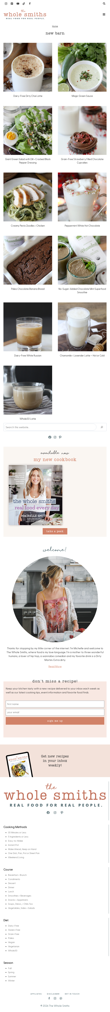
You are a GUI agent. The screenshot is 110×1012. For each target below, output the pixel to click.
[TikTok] (23, 3)
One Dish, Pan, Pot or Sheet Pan (24, 853)
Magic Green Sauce (82, 95)
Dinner (11, 887)
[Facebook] (29, 3)
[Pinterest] (11, 3)
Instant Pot (13, 844)
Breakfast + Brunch (17, 875)
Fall (10, 968)
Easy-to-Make (15, 840)
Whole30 (12, 950)
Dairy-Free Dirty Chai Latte (27, 95)
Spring (11, 972)
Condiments (14, 879)
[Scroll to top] (103, 1000)
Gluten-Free (14, 929)
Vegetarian (13, 946)
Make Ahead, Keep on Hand (22, 849)
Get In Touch (72, 994)
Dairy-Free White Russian (27, 355)
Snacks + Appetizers (18, 899)
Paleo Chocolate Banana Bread (28, 288)
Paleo (11, 938)
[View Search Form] (104, 3)
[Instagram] (6, 3)
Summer (12, 976)
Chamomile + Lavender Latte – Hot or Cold (82, 355)
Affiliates (36, 994)
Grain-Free (13, 934)
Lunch (11, 891)
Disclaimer (53, 994)
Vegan (11, 942)
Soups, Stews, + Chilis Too (20, 903)
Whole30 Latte (28, 418)
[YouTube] (17, 3)
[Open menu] (104, 14)
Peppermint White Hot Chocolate (82, 225)
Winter (11, 980)
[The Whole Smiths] (24, 14)
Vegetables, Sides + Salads (21, 908)
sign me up (55, 720)
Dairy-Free (13, 925)
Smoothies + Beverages (19, 895)
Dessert (12, 883)
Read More (55, 666)
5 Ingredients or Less (18, 836)
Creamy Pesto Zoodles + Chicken (28, 225)
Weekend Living (16, 857)
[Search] (102, 427)
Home (55, 26)
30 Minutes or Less (17, 832)
